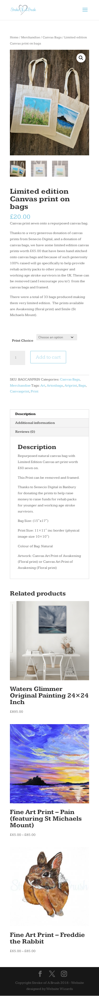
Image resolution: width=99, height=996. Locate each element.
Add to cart (48, 357)
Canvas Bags (52, 37)
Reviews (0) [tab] (25, 432)
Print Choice (22, 341)
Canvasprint (19, 391)
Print (34, 391)
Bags (82, 386)
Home (14, 37)
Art (42, 386)
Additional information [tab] (35, 423)
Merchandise (30, 37)
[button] (81, 57)
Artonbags (55, 386)
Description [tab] (25, 414)
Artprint (70, 386)
